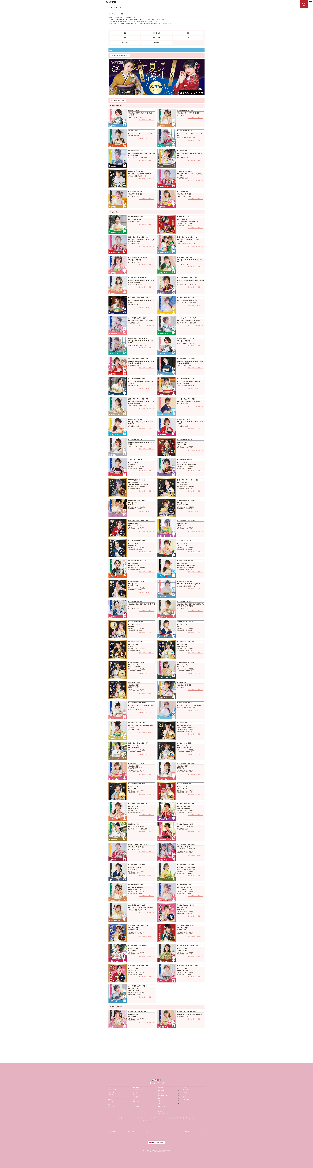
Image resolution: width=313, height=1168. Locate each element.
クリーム (134, 1118)
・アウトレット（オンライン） (164, 1113)
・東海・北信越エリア (137, 1097)
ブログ (184, 1094)
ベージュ (162, 1118)
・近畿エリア (135, 1099)
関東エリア (160, 1093)
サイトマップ (170, 1131)
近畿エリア (160, 1098)
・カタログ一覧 (111, 1106)
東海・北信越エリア (162, 1095)
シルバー (167, 1118)
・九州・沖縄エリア (137, 1104)
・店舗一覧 (160, 1111)
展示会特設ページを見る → (146, 119)
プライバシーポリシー (151, 1131)
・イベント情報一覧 (137, 1106)
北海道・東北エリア (162, 1090)
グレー (128, 1118)
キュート (162, 1121)
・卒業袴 (110, 1104)
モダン (151, 1121)
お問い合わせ (131, 1131)
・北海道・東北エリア (137, 1090)
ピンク (187, 1118)
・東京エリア (135, 1094)
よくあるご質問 (112, 1131)
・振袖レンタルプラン (112, 1090)
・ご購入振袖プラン (112, 1092)
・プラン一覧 (110, 1094)
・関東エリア (135, 1092)
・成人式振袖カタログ (113, 1102)
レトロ (174, 1121)
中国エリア (160, 1101)
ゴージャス (168, 1121)
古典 (147, 1121)
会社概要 (187, 1131)
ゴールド (156, 1118)
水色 (150, 1118)
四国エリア (160, 1103)
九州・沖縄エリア (162, 1106)
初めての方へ (186, 1090)
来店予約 (185, 1097)
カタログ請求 (186, 1099)
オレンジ (146, 1118)
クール (156, 1121)
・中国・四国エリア (137, 1101)
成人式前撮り (186, 1092)
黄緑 (194, 1118)
